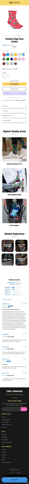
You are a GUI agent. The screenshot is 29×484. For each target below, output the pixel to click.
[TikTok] (14, 470)
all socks (4, 417)
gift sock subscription (7, 442)
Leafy (11, 63)
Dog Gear (11, 54)
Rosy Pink (23, 59)
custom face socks (6, 424)
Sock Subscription (6, 120)
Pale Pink (19, 59)
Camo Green (4, 59)
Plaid (4, 63)
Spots (23, 54)
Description (5, 106)
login (3, 460)
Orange (15, 59)
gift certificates (5, 439)
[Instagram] (11, 470)
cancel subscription (6, 462)
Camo (15, 63)
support (4, 449)
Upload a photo (14, 81)
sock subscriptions (6, 419)
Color (5, 51)
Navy (11, 59)
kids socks (4, 427)
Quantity (4, 72)
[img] (5, 303)
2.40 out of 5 (18, 282)
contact (3, 457)
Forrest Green (7, 59)
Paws (19, 54)
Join (24, 409)
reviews (4, 452)
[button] (5, 45)
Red (4, 54)
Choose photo (14, 84)
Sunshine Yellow (15, 54)
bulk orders (4, 437)
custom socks (5, 422)
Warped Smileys (7, 63)
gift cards (4, 434)
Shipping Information (7, 115)
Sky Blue (7, 54)
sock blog (4, 454)
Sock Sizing (5, 110)
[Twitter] (18, 470)
